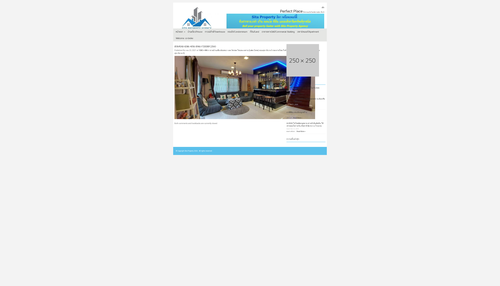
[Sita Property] (198, 20)
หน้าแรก (180, 32)
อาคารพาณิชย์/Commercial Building (278, 32)
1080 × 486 (203, 50)
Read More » (300, 93)
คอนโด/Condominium (237, 32)
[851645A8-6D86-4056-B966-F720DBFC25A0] (250, 85)
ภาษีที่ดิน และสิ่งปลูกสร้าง (296, 112)
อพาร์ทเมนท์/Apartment (308, 32)
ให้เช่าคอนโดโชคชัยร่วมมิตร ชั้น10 (313, 12)
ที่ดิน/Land (254, 32)
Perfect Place (291, 11)
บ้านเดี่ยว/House (195, 32)
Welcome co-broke (184, 38)
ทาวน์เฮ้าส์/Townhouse (215, 32)
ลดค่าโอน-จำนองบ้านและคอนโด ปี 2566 (302, 88)
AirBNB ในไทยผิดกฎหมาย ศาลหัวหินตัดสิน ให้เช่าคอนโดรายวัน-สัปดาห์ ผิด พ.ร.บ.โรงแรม (304, 124)
